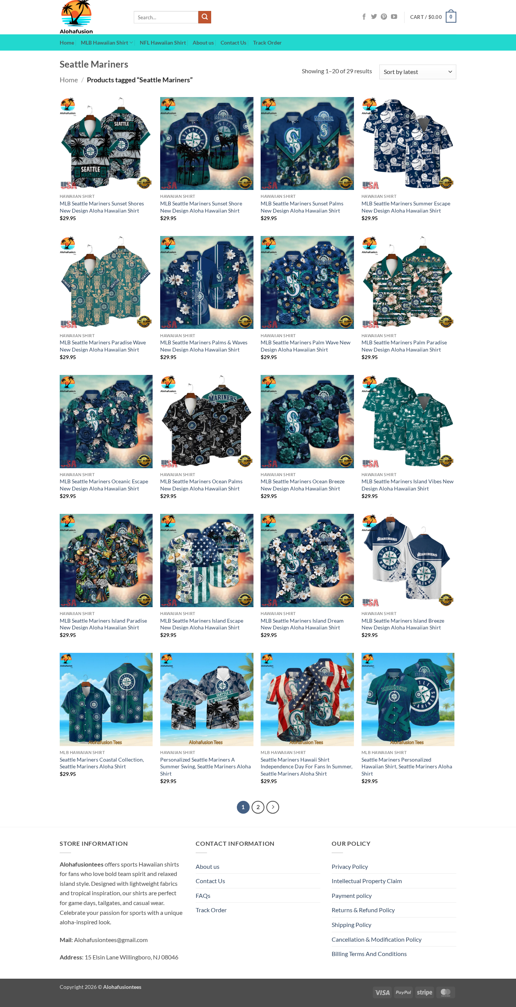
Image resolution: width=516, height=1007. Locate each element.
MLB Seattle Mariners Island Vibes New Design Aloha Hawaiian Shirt (408, 485)
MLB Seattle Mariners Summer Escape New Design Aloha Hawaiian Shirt (406, 207)
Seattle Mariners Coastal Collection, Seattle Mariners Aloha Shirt (102, 763)
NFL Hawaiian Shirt (163, 42)
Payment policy (352, 895)
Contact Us (233, 42)
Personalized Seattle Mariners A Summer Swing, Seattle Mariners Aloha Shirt (205, 766)
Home (67, 42)
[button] (433, 17)
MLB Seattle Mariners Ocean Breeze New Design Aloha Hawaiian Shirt (303, 485)
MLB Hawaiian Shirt (104, 42)
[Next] (272, 807)
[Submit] (204, 17)
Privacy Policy (350, 866)
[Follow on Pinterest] (384, 17)
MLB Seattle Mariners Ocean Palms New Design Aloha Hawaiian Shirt (201, 485)
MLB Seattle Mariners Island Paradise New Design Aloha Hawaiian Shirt (103, 624)
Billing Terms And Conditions (369, 953)
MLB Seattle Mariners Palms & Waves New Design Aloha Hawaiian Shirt (203, 346)
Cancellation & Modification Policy (377, 939)
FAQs (203, 895)
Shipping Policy (351, 924)
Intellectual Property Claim (367, 880)
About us (203, 42)
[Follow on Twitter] (374, 17)
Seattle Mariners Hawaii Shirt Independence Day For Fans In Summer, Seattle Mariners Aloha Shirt (306, 766)
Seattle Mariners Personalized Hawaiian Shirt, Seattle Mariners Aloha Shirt (407, 766)
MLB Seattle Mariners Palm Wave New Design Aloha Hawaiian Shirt (306, 346)
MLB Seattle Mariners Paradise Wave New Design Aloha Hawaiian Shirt (103, 346)
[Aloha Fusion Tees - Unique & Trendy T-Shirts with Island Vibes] (91, 17)
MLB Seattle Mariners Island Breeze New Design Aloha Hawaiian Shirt (403, 624)
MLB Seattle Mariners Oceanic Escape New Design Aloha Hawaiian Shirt (104, 485)
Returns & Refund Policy (363, 909)
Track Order (267, 42)
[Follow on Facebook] (364, 17)
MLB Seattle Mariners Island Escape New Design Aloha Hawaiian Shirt (201, 624)
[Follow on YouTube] (394, 17)
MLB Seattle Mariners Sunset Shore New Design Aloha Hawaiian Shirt (201, 207)
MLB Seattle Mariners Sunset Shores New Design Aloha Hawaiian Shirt (102, 207)
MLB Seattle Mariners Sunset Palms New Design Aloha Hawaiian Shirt (302, 207)
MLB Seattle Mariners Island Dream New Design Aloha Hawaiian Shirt (302, 624)
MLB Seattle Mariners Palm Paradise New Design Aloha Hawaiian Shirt (404, 346)
